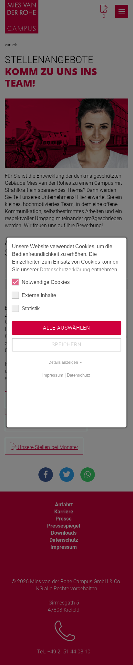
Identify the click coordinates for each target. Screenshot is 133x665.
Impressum (52, 375)
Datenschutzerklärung (65, 269)
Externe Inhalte (39, 295)
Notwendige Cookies (46, 282)
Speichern (66, 345)
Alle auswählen (66, 328)
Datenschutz (78, 375)
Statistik (31, 308)
